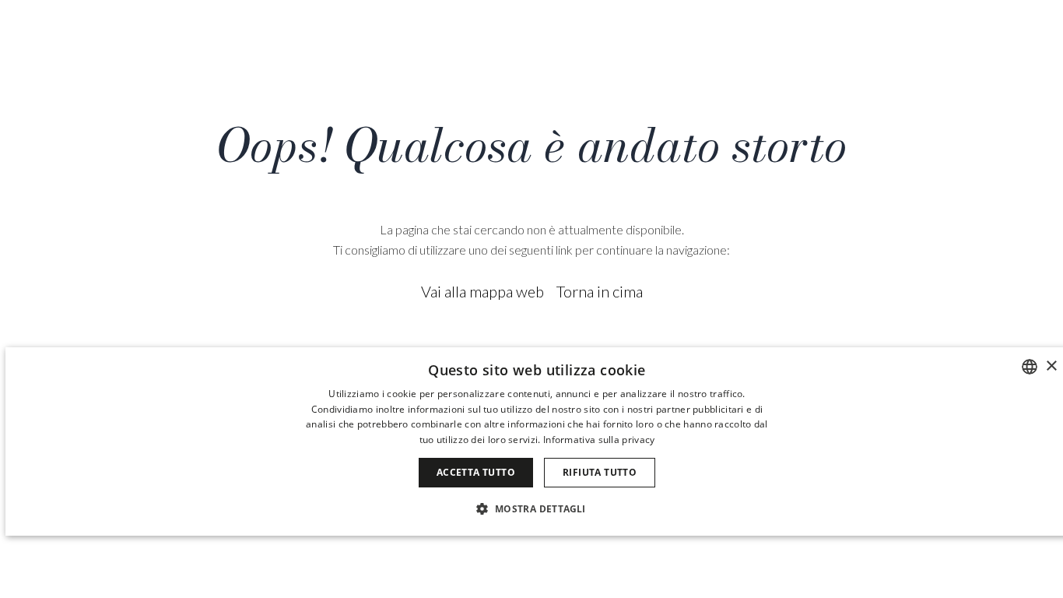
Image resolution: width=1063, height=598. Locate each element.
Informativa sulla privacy (599, 439)
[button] (536, 508)
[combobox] (1029, 367)
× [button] (1051, 366)
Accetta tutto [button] (476, 472)
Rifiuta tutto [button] (600, 472)
